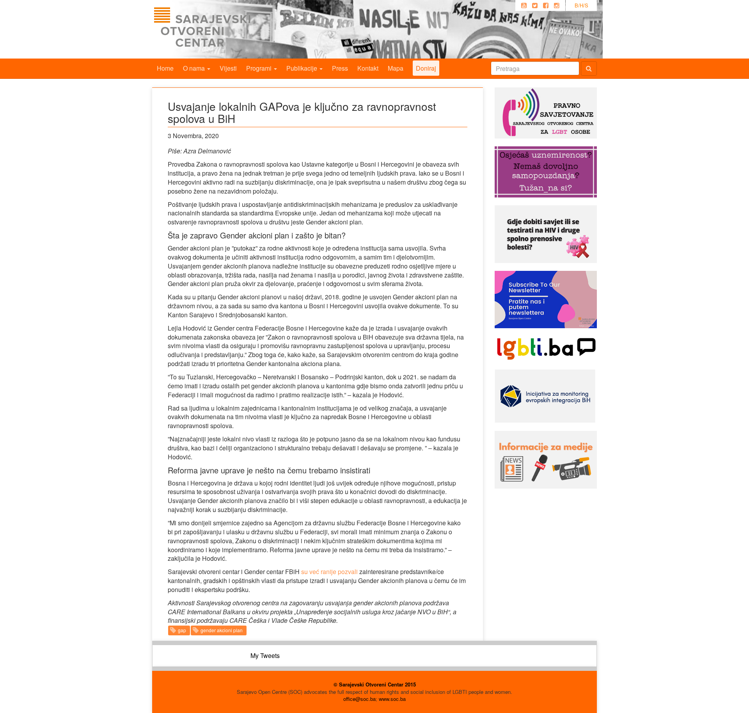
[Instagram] (556, 5)
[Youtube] (524, 5)
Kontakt (367, 68)
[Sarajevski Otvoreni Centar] (218, 29)
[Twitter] (535, 5)
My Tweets (265, 655)
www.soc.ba (392, 698)
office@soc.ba (359, 698)
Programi (259, 68)
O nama (194, 68)
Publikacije (302, 68)
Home (165, 68)
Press (340, 68)
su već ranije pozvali (329, 571)
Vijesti (228, 68)
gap (182, 630)
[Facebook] (545, 5)
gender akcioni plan (222, 630)
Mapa (395, 68)
